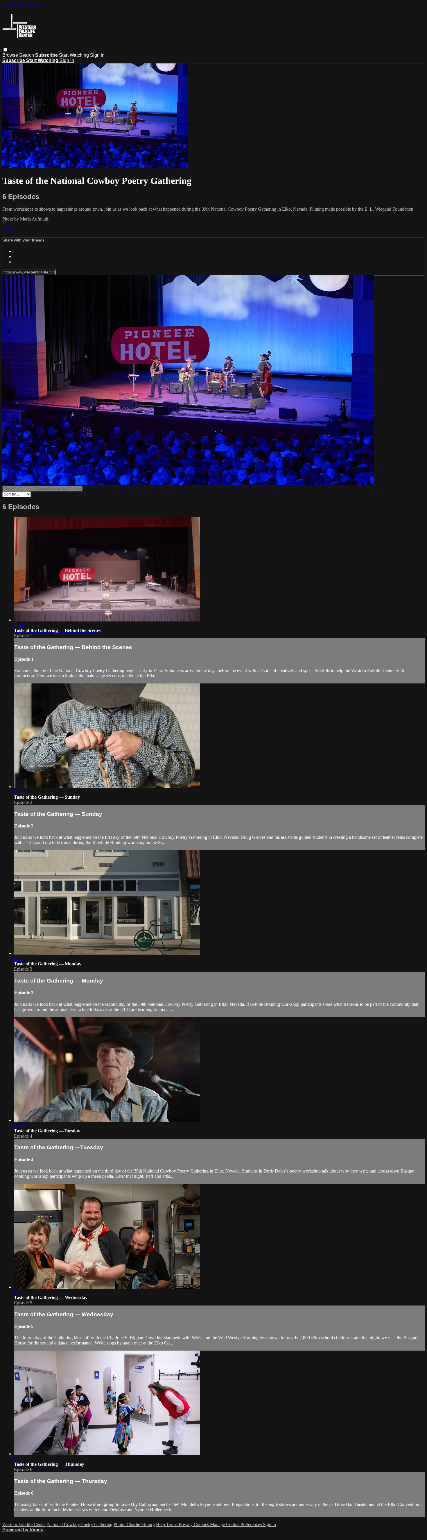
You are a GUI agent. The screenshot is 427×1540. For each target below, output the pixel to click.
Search (27, 55)
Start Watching (74, 55)
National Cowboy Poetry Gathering (79, 1524)
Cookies (202, 1524)
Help (161, 1524)
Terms (172, 1524)
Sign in (97, 55)
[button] (5, 49)
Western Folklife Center (24, 1524)
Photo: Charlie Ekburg (134, 1524)
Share (7, 228)
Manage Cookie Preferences (236, 1524)
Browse (10, 55)
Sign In (67, 60)
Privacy (186, 1524)
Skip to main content (21, 4)
